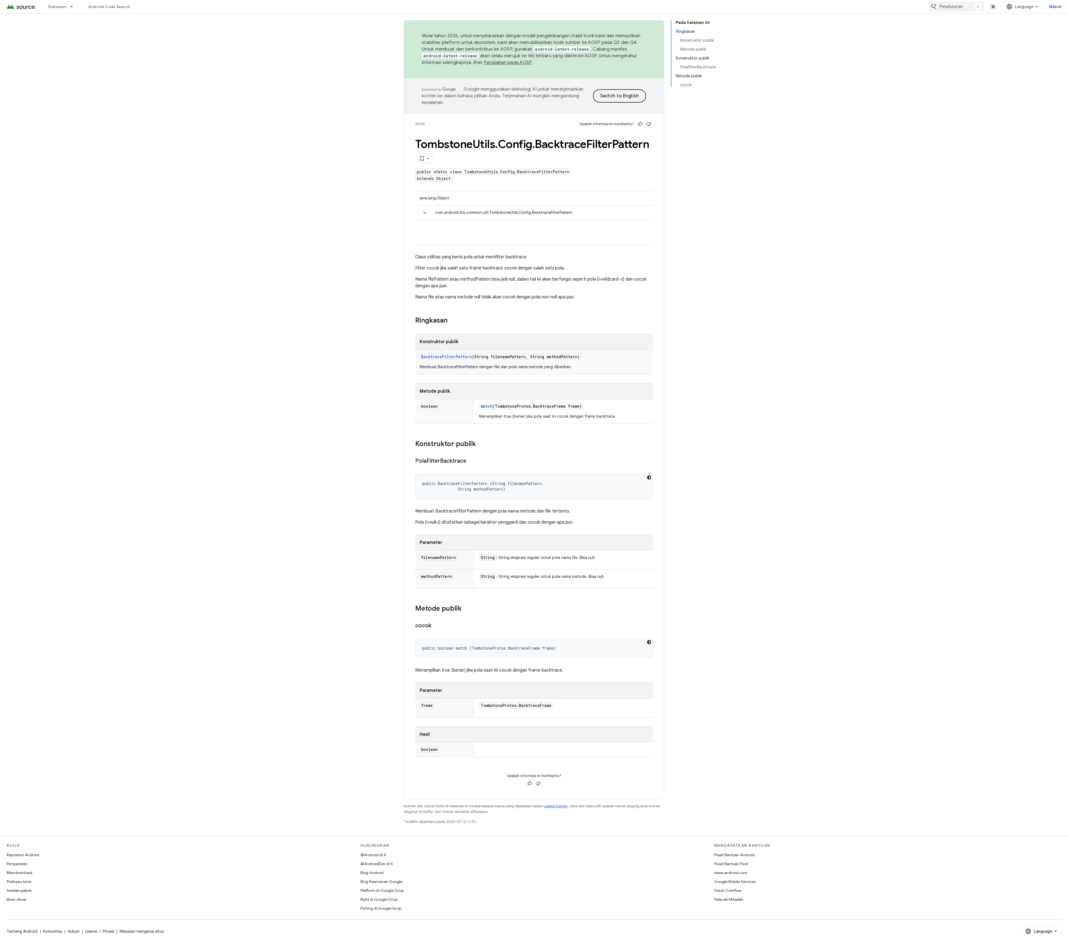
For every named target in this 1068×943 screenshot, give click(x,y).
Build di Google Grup (378, 899)
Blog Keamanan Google (381, 881)
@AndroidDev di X (376, 863)
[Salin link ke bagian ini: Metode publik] (467, 609)
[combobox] (956, 7)
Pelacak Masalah (728, 899)
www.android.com (730, 872)
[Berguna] (640, 124)
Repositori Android (23, 854)
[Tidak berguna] (648, 124)
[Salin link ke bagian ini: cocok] (436, 626)
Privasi (108, 931)
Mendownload (19, 872)
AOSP (420, 124)
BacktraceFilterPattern (446, 356)
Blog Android (372, 872)
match (487, 406)
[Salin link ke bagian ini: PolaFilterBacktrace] (472, 461)
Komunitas (52, 931)
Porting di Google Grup (380, 908)
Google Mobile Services (735, 881)
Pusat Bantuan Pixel (731, 863)
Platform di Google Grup (382, 890)
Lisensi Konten (556, 806)
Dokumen (57, 6)
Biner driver (17, 899)
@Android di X (373, 854)
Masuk (1055, 6)
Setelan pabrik (19, 890)
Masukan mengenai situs (142, 931)
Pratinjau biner (19, 881)
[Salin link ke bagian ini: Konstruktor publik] (481, 444)
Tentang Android (22, 931)
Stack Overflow (727, 890)
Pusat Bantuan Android (734, 854)
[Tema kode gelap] (649, 477)
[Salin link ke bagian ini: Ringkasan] (453, 321)
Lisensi (91, 931)
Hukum (74, 931)
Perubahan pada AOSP (507, 62)
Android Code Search (109, 6)
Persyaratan (17, 863)
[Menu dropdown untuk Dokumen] (73, 6)
